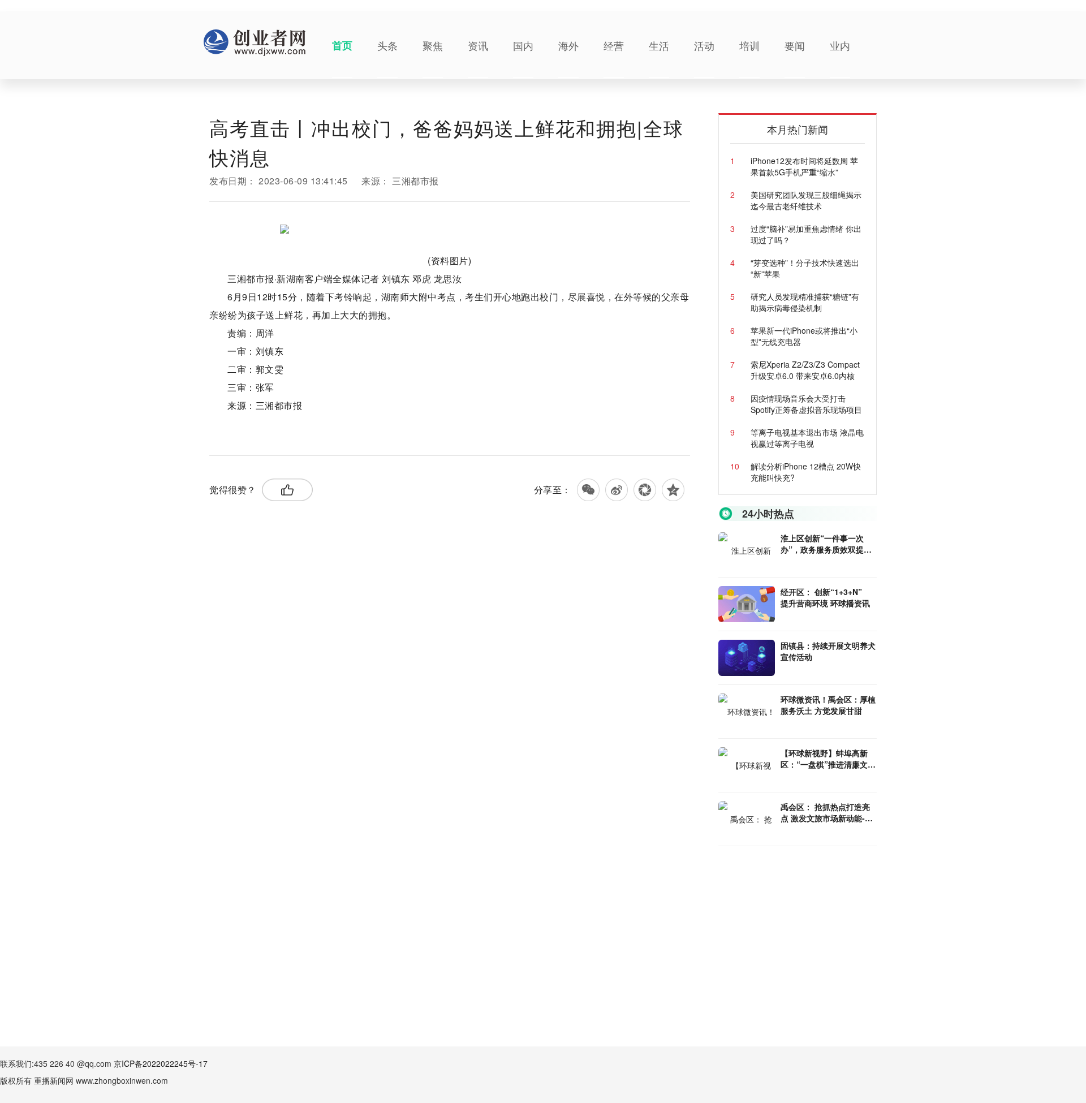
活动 (704, 45)
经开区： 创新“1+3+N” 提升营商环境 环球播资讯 (825, 597)
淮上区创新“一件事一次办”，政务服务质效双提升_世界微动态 (828, 543)
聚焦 (433, 45)
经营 (614, 45)
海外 (568, 45)
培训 (749, 45)
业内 (840, 45)
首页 (342, 45)
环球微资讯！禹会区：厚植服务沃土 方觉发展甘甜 (828, 704)
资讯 (478, 45)
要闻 (795, 45)
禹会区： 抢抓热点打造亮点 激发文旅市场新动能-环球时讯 (827, 812)
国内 (523, 45)
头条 (387, 45)
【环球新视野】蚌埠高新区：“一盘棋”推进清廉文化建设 (828, 758)
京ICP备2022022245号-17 (161, 1063)
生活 (659, 45)
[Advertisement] (803, 928)
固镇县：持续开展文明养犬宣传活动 (828, 651)
